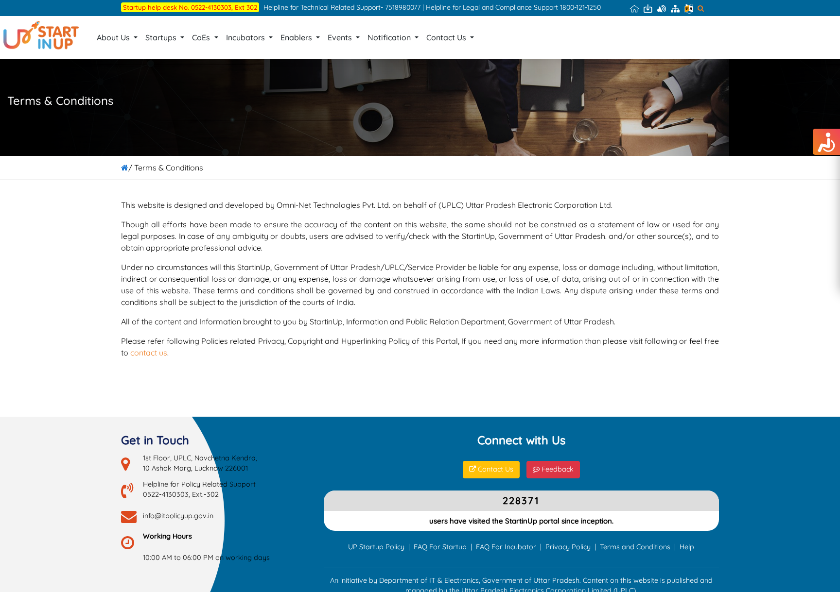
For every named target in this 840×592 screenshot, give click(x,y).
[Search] (701, 8)
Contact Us (447, 37)
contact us (148, 352)
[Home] (634, 8)
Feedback (557, 469)
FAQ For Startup (440, 546)
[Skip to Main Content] (648, 8)
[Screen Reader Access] (661, 8)
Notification (390, 37)
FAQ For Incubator (506, 546)
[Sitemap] (675, 8)
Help (687, 546)
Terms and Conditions (635, 546)
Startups (161, 37)
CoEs (202, 37)
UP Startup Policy (376, 546)
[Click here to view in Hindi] (689, 8)
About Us (114, 37)
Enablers (297, 37)
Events (341, 37)
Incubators (246, 37)
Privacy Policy (568, 546)
